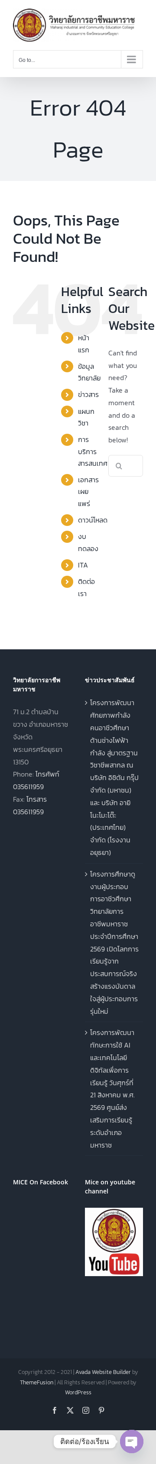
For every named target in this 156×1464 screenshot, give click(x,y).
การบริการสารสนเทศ (92, 451)
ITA (83, 565)
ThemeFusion (36, 1382)
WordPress (78, 1392)
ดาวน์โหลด (92, 520)
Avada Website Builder (103, 1372)
